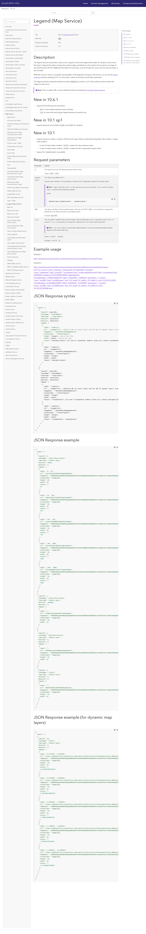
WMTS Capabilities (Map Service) (17, 267)
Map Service (11, 117)
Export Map (11, 150)
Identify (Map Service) (14, 191)
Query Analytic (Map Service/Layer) (13, 221)
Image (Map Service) (13, 194)
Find (8, 165)
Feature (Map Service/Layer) (16, 162)
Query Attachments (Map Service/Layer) (15, 227)
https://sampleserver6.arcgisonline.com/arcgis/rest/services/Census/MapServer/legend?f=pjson (68, 258)
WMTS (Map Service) (14, 263)
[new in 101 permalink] (56, 133)
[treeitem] (16, 26)
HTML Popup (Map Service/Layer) (18, 187)
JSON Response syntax (131, 54)
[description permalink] (56, 57)
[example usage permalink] (62, 249)
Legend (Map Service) (14, 204)
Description (127, 34)
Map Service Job (12, 214)
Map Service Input (13, 210)
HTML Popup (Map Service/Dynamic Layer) (14, 183)
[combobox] (17, 22)
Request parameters (130, 47)
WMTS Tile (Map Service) (15, 270)
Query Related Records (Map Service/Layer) (16, 253)
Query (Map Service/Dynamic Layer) (16, 239)
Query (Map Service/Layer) (15, 243)
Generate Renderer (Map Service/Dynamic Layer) (15, 172)
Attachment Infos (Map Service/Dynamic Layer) (14, 133)
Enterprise (5, 9)
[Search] (92, 12)
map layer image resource (95, 90)
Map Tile (10, 207)
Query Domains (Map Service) (16, 231)
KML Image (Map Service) (15, 197)
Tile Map (10, 260)
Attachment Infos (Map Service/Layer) (14, 139)
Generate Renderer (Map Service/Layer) (15, 178)
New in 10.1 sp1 (129, 41)
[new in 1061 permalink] (59, 99)
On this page (126, 31)
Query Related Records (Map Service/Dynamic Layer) (16, 247)
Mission (12, 9)
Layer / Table (11, 201)
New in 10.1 (127, 44)
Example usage (128, 51)
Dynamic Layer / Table (14, 143)
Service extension (12, 257)
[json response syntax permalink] (76, 296)
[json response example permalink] (80, 440)
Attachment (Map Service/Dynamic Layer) (18, 125)
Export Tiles (11, 153)
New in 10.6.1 (128, 37)
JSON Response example (132, 57)
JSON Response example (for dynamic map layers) (132, 61)
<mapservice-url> (68, 35)
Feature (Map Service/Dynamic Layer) (17, 157)
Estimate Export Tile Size (15, 146)
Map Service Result (13, 217)
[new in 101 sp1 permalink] (64, 120)
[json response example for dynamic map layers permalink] (47, 722)
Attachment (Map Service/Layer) (17, 129)
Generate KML (11, 168)
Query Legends (12, 234)
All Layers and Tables (14, 120)
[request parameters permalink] (71, 160)
